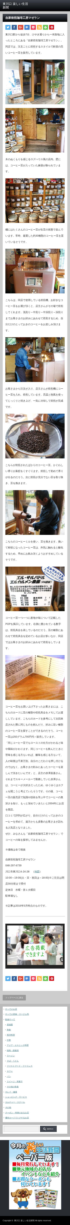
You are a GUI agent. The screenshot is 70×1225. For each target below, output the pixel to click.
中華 (9, 1040)
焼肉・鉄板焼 (13, 1050)
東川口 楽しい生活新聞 (24, 1220)
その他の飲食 (13, 1087)
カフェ (10, 1071)
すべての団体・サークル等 (17, 1014)
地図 (36, 871)
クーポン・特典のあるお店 (17, 1113)
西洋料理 (11, 1035)
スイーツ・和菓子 (15, 1081)
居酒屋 (10, 1025)
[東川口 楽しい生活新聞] (17, 6)
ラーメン (11, 1056)
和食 (9, 1030)
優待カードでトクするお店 (17, 1118)
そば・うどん (13, 1061)
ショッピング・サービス (16, 1097)
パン (9, 1076)
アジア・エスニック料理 (18, 1045)
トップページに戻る (14, 998)
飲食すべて (10, 1019)
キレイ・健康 (11, 1092)
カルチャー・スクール (15, 1102)
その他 (8, 1107)
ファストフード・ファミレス (19, 1066)
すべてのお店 (11, 1009)
